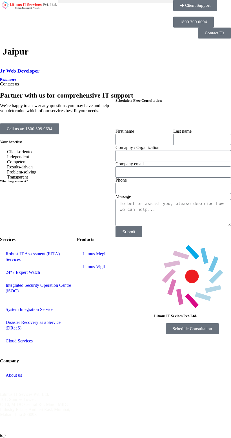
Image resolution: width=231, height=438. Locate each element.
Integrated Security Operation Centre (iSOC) (38, 288)
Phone (121, 180)
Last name (182, 131)
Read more (8, 80)
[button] (115, 1)
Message (123, 196)
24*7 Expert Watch (23, 272)
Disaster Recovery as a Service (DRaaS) (33, 325)
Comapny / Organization (137, 147)
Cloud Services (19, 340)
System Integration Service (29, 309)
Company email (129, 163)
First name (124, 131)
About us (14, 375)
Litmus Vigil (94, 266)
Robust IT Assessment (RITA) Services (33, 256)
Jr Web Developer (19, 71)
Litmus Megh (94, 253)
